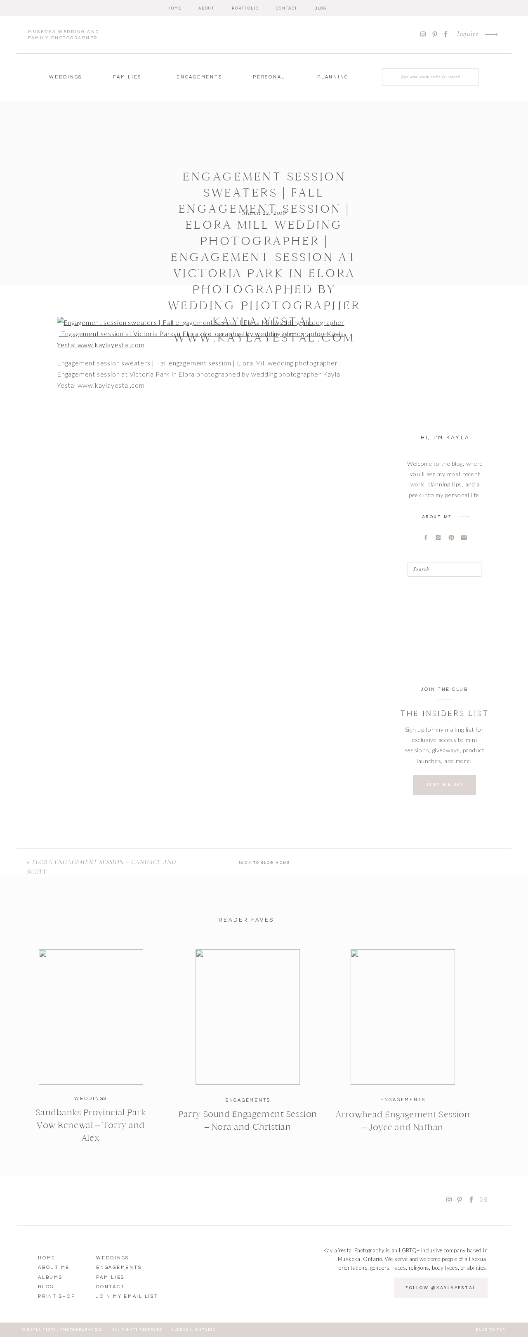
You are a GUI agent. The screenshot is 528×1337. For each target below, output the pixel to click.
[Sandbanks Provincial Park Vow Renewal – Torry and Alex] (91, 1017)
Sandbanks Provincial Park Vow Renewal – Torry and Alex (91, 1125)
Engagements (248, 1100)
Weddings (90, 1098)
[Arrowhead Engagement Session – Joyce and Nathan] (403, 1017)
